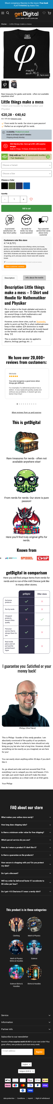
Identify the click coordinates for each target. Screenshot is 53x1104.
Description (10, 278)
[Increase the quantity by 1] (23, 199)
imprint (30, 1098)
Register (39, 1051)
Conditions (21, 1098)
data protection (8, 1098)
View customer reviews (15, 266)
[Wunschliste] (44, 13)
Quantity (4, 194)
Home (4, 24)
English (25, 1064)
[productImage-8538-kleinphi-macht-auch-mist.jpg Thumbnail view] (5, 84)
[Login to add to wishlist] (31, 199)
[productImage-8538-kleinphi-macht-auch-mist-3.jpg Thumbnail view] (14, 84)
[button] (17, 403)
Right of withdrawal (43, 1098)
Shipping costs (16, 119)
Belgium (25, 1071)
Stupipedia (40, 322)
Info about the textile (34, 278)
